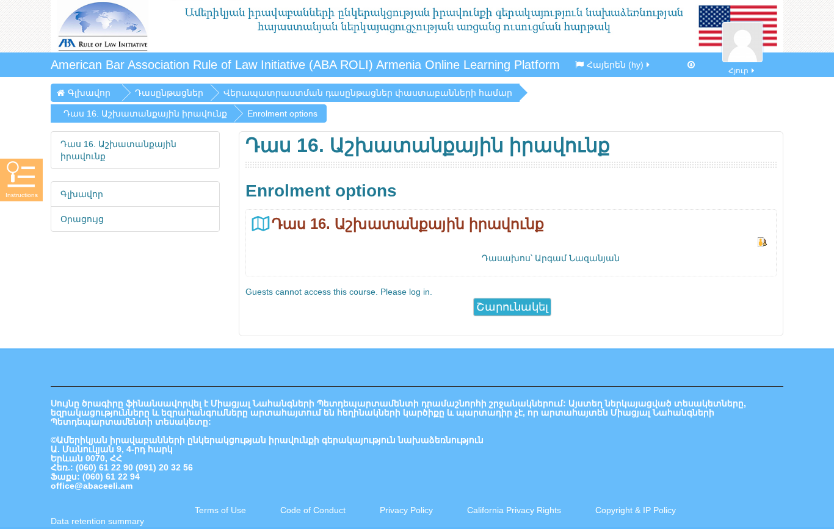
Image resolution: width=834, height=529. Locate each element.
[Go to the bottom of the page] (691, 64)
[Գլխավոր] (417, 26)
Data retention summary (97, 521)
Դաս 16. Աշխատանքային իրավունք (408, 223)
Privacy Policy (406, 510)
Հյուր (738, 71)
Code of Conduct (313, 510)
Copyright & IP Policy (635, 510)
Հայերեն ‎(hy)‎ (615, 65)
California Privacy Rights (515, 510)
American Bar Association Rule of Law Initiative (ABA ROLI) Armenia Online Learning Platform (305, 64)
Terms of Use (220, 510)
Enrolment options (282, 113)
